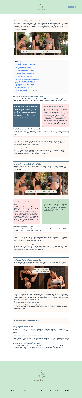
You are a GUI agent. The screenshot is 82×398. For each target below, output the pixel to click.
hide (20, 61)
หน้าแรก (2, 7)
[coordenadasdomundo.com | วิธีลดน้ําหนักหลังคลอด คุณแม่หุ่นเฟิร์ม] (41, 7)
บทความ (6, 7)
